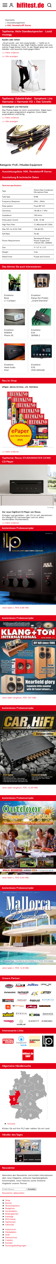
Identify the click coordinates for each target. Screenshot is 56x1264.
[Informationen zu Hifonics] (48, 1000)
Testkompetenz (12, 1205)
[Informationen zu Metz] (31, 1007)
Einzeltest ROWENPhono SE (9, 333)
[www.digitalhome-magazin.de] (8, 1046)
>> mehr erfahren (10, 451)
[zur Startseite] (30, 5)
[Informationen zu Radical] (34, 1015)
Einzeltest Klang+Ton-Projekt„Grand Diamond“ (39, 298)
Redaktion (10, 1208)
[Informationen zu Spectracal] (48, 1014)
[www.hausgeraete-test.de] (21, 1046)
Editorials (9, 1224)
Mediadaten (10, 1232)
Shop (7, 1200)
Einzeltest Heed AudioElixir (9, 367)
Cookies (9, 1240)
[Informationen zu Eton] (46, 993)
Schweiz (11, 1123)
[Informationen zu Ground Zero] (21, 1000)
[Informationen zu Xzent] (33, 1021)
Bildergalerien (11, 1213)
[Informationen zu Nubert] (8, 1015)
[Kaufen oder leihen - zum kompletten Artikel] (28, 77)
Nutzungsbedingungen (15, 1245)
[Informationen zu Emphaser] (23, 993)
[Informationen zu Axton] (32, 985)
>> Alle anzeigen (10, 56)
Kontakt (9, 1243)
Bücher (8, 1203)
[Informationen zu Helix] (34, 1001)
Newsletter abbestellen (13, 1193)
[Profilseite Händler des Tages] (28, 1151)
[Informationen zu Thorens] (8, 1021)
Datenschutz (11, 1237)
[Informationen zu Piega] (21, 1014)
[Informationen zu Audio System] (20, 986)
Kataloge (9, 1216)
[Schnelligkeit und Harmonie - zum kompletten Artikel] (28, 142)
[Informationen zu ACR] (8, 986)
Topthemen (10, 1222)
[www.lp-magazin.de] (48, 1046)
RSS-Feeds (10, 1219)
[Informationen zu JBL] (8, 1008)
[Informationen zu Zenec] (47, 1021)
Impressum (10, 1229)
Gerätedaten (11, 1211)
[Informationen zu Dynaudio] (9, 992)
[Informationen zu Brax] (46, 985)
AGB (7, 1234)
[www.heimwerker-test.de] (34, 1046)
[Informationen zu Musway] (44, 1006)
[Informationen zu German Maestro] (8, 1001)
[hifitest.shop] (28, 1059)
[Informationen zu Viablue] (21, 1023)
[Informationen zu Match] (18, 1006)
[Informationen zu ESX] (34, 994)
